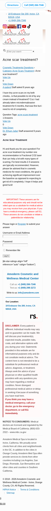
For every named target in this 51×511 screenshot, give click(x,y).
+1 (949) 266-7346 (17, 20)
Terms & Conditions (29, 489)
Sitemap (11, 493)
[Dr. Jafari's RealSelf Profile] (34, 316)
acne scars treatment (28, 114)
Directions (12, 5)
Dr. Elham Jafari (10, 131)
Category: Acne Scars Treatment (18, 71)
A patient (7, 87)
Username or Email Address (16, 233)
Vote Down (8, 84)
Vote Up (6, 77)
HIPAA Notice (9, 489)
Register (22, 224)
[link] (33, 51)
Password (7, 241)
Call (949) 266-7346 (34, 5)
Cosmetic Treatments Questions (18, 67)
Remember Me (12, 250)
